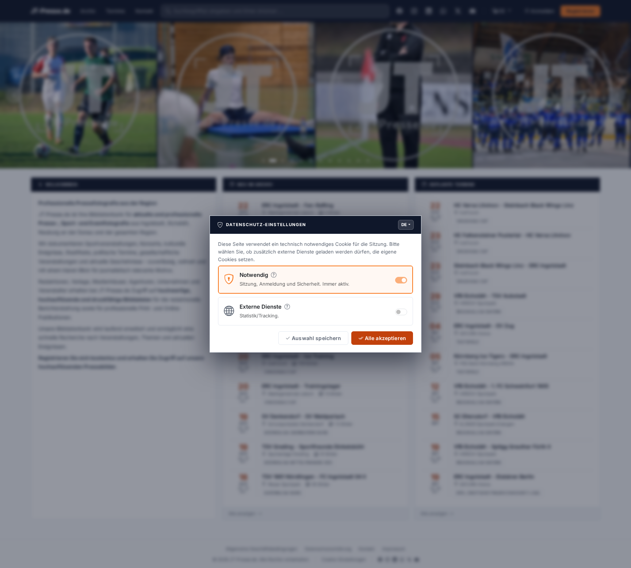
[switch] (401, 312)
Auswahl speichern (316, 338)
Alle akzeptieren (385, 338)
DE (404, 224)
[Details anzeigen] (273, 275)
